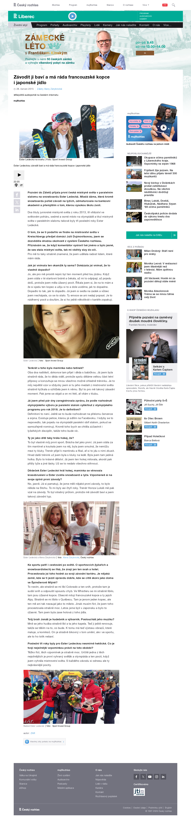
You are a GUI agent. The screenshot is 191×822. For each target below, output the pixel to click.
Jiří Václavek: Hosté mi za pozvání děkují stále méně (160, 280)
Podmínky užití (155, 808)
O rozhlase (128, 5)
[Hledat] (173, 5)
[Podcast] (16, 185)
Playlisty (86, 25)
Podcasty (62, 783)
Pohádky (133, 126)
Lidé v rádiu (102, 783)
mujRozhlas (92, 5)
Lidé (97, 25)
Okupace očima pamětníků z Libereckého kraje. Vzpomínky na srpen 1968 (160, 160)
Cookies (127, 808)
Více (167, 25)
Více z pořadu (135, 247)
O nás (156, 25)
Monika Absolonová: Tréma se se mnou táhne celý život (159, 294)
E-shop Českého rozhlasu (143, 310)
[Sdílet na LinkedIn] (17, 210)
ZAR (33, 733)
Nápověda (101, 779)
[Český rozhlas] (26, 5)
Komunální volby (27, 779)
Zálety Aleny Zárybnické (49, 89)
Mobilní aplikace (65, 788)
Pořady (54, 25)
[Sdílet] (21, 185)
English (168, 808)
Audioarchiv (146, 16)
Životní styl (20, 25)
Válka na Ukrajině (28, 775)
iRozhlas (56, 5)
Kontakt (144, 25)
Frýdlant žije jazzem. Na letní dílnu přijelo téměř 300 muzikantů (160, 173)
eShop (22, 788)
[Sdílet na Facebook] (17, 195)
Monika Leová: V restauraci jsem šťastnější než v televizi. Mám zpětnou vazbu (160, 268)
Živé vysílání (134, 131)
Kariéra (99, 788)
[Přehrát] (19, 175)
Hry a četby (134, 121)
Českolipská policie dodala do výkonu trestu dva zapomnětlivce (160, 216)
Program (73, 5)
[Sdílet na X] (17, 202)
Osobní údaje (139, 808)
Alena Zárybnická (71, 557)
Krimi (146, 121)
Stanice (110, 5)
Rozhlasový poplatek (106, 796)
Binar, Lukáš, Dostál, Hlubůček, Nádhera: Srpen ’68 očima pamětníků (160, 203)
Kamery (143, 19)
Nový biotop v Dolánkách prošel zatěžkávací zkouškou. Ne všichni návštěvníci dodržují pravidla (159, 189)
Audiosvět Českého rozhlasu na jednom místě (147, 144)
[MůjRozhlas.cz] (19, 101)
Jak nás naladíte (126, 25)
